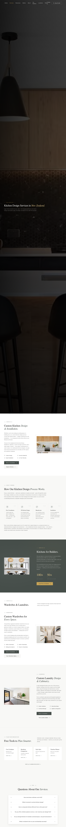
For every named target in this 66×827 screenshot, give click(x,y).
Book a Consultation (10, 462)
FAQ (46, 3)
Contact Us (48, 3)
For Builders (34, 3)
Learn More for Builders (44, 583)
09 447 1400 (57, 3)
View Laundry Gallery (43, 717)
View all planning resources (32, 764)
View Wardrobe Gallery (11, 656)
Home (6, 3)
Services (12, 3)
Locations (40, 3)
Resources (18, 3)
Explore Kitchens (10, 466)
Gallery (24, 3)
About (29, 3)
